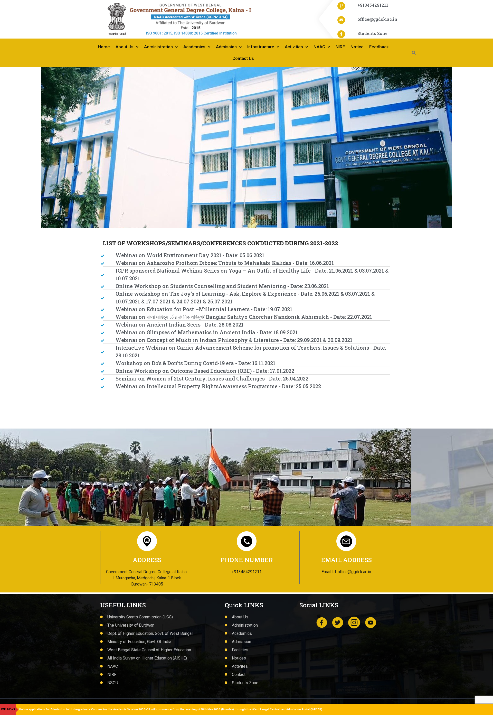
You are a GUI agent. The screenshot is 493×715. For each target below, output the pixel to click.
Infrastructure (260, 46)
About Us (125, 46)
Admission (226, 46)
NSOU (112, 682)
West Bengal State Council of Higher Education (149, 649)
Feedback (379, 46)
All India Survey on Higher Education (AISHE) (147, 658)
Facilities (240, 649)
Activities (294, 46)
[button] (16, 147)
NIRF (340, 46)
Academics (194, 46)
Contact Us (243, 58)
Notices (239, 658)
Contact (238, 674)
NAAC (319, 46)
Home (104, 46)
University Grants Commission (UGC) (140, 617)
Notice (357, 46)
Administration (158, 46)
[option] (246, 147)
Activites (240, 666)
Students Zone (245, 682)
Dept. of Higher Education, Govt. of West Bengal (150, 633)
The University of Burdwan (130, 625)
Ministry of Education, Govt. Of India (139, 641)
